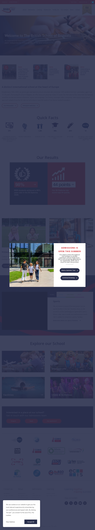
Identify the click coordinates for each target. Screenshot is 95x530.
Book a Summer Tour (68, 270)
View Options (10, 522)
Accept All (30, 522)
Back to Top (83, 526)
